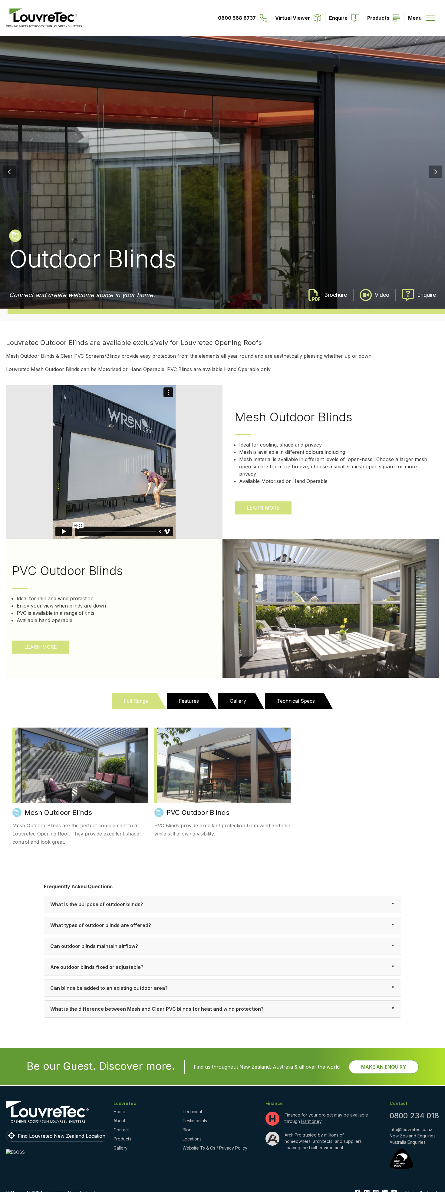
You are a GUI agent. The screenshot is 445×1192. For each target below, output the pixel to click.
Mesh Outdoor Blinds (58, 812)
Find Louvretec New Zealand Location (61, 1136)
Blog (187, 1129)
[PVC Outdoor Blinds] (222, 765)
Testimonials (195, 1120)
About (119, 1120)
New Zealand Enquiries (413, 1135)
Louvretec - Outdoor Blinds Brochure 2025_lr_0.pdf (327, 295)
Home (119, 1111)
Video (382, 295)
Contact (121, 1129)
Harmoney (311, 1121)
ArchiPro (293, 1134)
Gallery (120, 1147)
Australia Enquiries (408, 1142)
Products (122, 1138)
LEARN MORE (263, 508)
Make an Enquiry (383, 1067)
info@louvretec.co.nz (411, 1129)
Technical (192, 1111)
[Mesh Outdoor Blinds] (80, 765)
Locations (192, 1138)
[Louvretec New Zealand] (44, 17)
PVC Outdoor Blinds (197, 812)
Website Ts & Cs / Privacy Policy (215, 1147)
